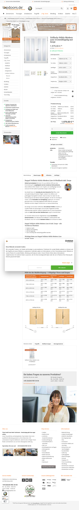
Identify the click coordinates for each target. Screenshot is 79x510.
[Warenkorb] (75, 8)
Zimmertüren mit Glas (67, 469)
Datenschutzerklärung (48, 456)
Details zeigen (66, 262)
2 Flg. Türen (7, 60)
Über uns (44, 445)
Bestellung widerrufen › (48, 466)
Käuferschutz (45, 434)
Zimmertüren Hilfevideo (68, 467)
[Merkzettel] (71, 8)
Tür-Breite (53, 58)
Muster (6, 89)
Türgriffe (6, 58)
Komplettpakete (8, 92)
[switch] (5, 501)
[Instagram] (30, 480)
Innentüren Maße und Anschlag (67, 444)
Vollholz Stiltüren (9, 73)
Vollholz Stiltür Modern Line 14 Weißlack (32, 360)
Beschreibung (27, 175)
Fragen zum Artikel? (57, 144)
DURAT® (7, 63)
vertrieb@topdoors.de (29, 383)
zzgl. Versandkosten (59, 48)
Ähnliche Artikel (28, 344)
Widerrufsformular (47, 458)
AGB (43, 460)
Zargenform (54, 77)
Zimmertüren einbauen (68, 465)
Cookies (44, 432)
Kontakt (44, 451)
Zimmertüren (7, 50)
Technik (64, 458)
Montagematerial (58, 344)
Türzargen (6, 52)
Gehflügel (53, 67)
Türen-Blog (7, 94)
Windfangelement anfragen (49, 447)
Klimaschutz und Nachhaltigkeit (66, 448)
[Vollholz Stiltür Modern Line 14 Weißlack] (32, 353)
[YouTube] (27, 480)
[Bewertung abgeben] (62, 43)
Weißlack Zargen (46, 344)
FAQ (63, 440)
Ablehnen (39, 267)
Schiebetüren (7, 55)
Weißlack (7, 65)
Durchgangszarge (66, 438)
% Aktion (6, 84)
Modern (8, 78)
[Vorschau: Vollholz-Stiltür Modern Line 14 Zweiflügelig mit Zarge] (27, 73)
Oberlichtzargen (66, 456)
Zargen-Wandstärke (54, 72)
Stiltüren (7, 68)
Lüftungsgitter (65, 454)
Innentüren (65, 441)
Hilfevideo (48, 175)
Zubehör (6, 87)
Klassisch (8, 75)
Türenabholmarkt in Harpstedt (47, 442)
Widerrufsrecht (46, 454)
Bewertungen (38, 175)
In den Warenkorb (61, 133)
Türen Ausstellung (66, 462)
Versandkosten (46, 452)
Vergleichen (54, 137)
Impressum (45, 462)
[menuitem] (72, 5)
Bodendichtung (66, 432)
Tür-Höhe (53, 63)
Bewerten (54, 139)
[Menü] (8, 492)
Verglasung (54, 81)
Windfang (6, 81)
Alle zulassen (62, 267)
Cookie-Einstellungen (67, 434)
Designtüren (8, 71)
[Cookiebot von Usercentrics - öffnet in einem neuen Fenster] (66, 241)
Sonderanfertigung (47, 440)
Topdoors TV (65, 460)
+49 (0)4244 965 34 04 (10, 485)
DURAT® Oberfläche (67, 436)
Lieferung (64, 452)
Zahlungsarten (46, 449)
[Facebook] (23, 480)
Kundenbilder (65, 451)
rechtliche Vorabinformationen (47, 437)
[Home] (3, 14)
